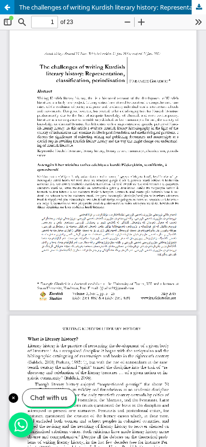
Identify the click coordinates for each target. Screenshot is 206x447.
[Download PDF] (199, 7)
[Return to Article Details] (7, 7)
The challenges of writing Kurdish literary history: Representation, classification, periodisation (112, 7)
